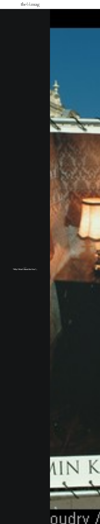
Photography (25, 267)
